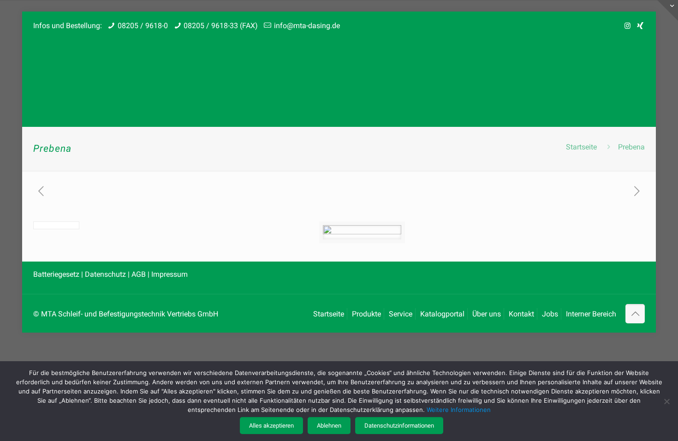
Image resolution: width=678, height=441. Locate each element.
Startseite (581, 147)
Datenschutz (106, 274)
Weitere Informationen (459, 409)
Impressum (169, 274)
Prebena (631, 147)
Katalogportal (442, 314)
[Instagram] (627, 26)
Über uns (486, 314)
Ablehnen (329, 425)
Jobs (550, 314)
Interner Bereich (591, 314)
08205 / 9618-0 (143, 25)
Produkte (366, 314)
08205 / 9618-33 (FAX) (221, 25)
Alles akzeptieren (271, 425)
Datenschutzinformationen (399, 425)
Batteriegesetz (57, 274)
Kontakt (521, 314)
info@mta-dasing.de (307, 25)
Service (400, 314)
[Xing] (640, 26)
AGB (138, 274)
